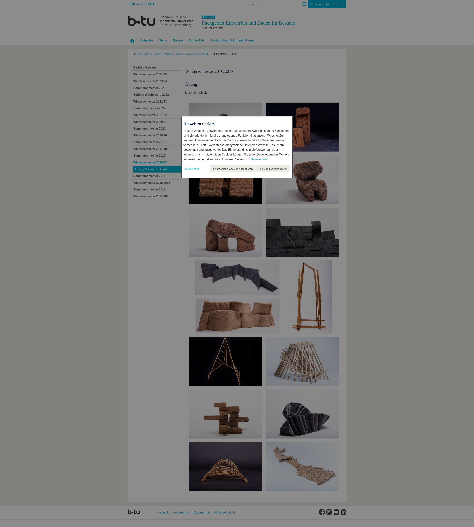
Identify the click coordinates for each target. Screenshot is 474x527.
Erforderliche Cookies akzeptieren (233, 168)
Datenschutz (259, 159)
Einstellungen (191, 168)
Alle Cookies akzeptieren (273, 168)
